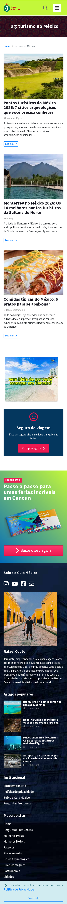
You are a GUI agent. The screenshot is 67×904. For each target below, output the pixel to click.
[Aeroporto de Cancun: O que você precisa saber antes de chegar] (12, 761)
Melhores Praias (14, 836)
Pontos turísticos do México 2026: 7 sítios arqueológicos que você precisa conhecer (30, 108)
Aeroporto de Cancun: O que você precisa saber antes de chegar (40, 758)
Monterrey (8, 218)
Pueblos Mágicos (14, 865)
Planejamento (13, 853)
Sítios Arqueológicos (17, 859)
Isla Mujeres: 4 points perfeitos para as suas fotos (42, 703)
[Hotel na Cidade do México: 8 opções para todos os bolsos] (12, 725)
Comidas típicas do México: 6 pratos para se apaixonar (31, 301)
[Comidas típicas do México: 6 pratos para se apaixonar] (33, 272)
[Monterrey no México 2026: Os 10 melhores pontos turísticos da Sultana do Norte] (33, 176)
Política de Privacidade (19, 889)
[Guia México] (12, 7)
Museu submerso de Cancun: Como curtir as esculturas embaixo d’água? (40, 740)
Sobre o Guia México (17, 798)
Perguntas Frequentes (18, 803)
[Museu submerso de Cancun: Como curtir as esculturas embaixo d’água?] (12, 743)
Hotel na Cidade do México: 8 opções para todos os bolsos (40, 721)
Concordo (33, 898)
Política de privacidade (19, 792)
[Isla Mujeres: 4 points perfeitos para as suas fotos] (12, 707)
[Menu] (57, 8)
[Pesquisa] (45, 8)
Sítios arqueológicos (13, 118)
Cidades (7, 310)
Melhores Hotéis (14, 841)
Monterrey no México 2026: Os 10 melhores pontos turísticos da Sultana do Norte (32, 208)
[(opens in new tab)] (33, 419)
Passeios (9, 847)
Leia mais (10, 144)
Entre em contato (15, 786)
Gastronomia (19, 310)
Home (7, 46)
